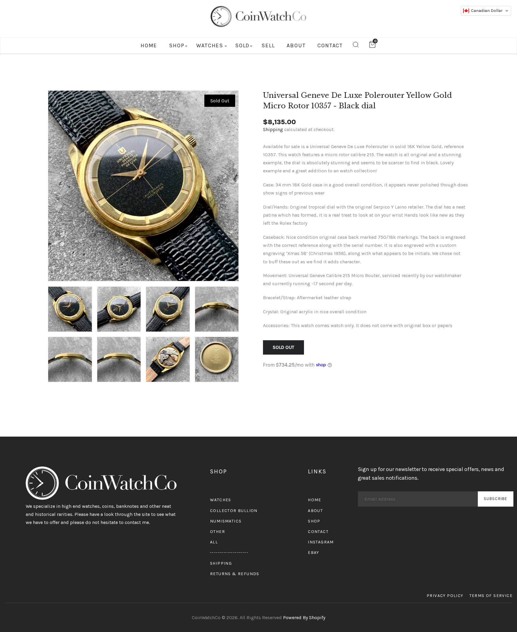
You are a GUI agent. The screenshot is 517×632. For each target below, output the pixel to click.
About (315, 510)
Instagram (321, 542)
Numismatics (225, 521)
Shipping (273, 129)
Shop (314, 521)
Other (217, 531)
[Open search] (355, 46)
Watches (220, 499)
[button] (486, 11)
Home (314, 499)
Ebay (313, 552)
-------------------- (229, 552)
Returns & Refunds (234, 573)
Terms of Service (491, 595)
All (214, 542)
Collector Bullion (234, 510)
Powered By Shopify (304, 617)
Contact (318, 531)
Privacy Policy (445, 595)
